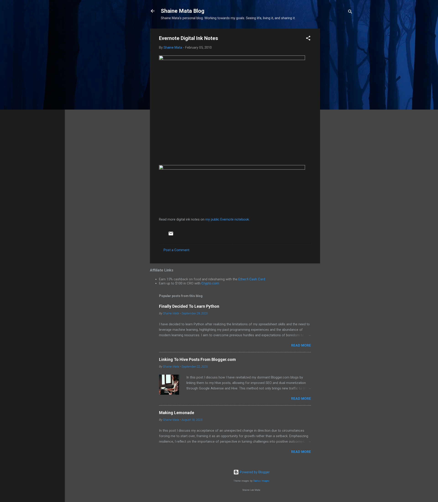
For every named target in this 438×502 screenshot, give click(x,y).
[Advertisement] (338, 97)
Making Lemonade (176, 412)
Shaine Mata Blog (182, 11)
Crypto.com (210, 283)
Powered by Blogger (254, 472)
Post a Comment (176, 250)
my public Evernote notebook (227, 219)
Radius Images (261, 480)
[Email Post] (171, 235)
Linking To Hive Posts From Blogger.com (197, 359)
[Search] (350, 12)
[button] (308, 38)
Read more (301, 345)
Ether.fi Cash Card (251, 279)
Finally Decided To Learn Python (189, 306)
